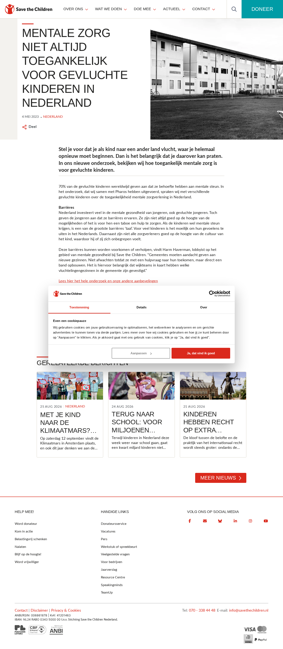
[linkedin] (235, 521)
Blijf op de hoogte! (28, 554)
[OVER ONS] (86, 9)
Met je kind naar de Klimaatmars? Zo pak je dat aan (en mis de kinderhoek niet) (65, 438)
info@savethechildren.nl (248, 610)
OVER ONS (73, 9)
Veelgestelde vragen (115, 554)
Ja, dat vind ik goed (201, 353)
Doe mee (142, 9)
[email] (204, 521)
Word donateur (26, 523)
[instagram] (250, 521)
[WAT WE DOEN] (125, 9)
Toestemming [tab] (79, 307)
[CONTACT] (213, 9)
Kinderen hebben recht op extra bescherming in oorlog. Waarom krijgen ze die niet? (211, 442)
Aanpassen (139, 353)
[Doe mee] (154, 9)
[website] (220, 521)
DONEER (262, 9)
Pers (104, 539)
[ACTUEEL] (184, 9)
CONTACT (201, 9)
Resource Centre (113, 577)
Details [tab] (142, 307)
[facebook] (189, 521)
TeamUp (107, 592)
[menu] (139, 9)
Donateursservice (113, 523)
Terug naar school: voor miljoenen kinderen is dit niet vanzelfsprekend (144, 434)
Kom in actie (24, 531)
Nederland (53, 116)
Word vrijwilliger (27, 562)
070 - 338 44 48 (202, 610)
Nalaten (20, 546)
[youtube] (265, 521)
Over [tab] (203, 307)
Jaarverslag (109, 569)
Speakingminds (112, 585)
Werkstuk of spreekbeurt (119, 546)
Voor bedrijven (111, 562)
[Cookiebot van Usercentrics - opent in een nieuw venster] (212, 294)
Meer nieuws (218, 478)
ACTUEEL (171, 9)
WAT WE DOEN (108, 9)
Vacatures (108, 531)
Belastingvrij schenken (31, 539)
